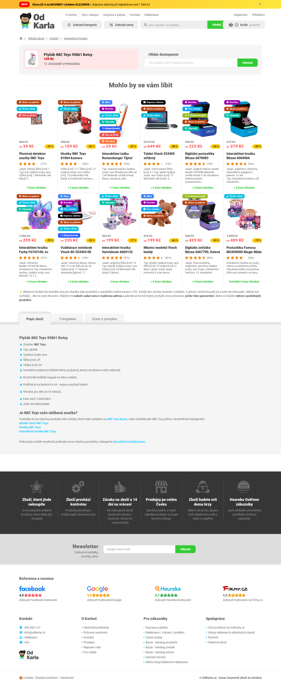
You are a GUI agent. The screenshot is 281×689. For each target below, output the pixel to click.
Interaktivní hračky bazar (129, 441)
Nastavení (67, 677)
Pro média (90, 652)
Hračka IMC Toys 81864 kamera (73, 156)
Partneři (213, 637)
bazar (222, 677)
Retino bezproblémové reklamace (167, 662)
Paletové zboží (217, 642)
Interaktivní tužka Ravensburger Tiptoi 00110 (117, 158)
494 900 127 (32, 627)
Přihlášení (258, 14)
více (26, 642)
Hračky (54, 38)
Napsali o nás (92, 647)
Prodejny (89, 642)
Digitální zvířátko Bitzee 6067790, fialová (202, 250)
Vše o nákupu (90, 14)
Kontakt (135, 14)
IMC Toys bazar (117, 419)
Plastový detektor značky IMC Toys (32, 156)
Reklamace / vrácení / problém (165, 632)
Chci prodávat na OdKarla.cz (226, 627)
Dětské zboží (36, 38)
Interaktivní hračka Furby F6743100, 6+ (34, 250)
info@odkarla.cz (34, 632)
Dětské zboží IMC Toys (33, 423)
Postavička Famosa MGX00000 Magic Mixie (244, 250)
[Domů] (21, 38)
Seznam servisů (156, 657)
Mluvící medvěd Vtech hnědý (160, 250)
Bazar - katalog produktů (161, 642)
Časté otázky (154, 637)
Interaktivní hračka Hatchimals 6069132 (117, 250)
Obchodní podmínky (96, 627)
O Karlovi (71, 14)
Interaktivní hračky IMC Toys (37, 431)
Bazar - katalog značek (160, 647)
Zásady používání (46, 677)
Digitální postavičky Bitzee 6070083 (199, 156)
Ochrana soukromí (95, 632)
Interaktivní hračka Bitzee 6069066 (240, 156)
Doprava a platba (114, 14)
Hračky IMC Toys (30, 427)
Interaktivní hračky (76, 38)
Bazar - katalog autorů (160, 652)
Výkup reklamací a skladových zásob (231, 632)
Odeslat (248, 62)
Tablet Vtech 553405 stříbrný (159, 156)
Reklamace (152, 14)
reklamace (30, 637)
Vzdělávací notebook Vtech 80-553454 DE (76, 250)
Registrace (240, 14)
